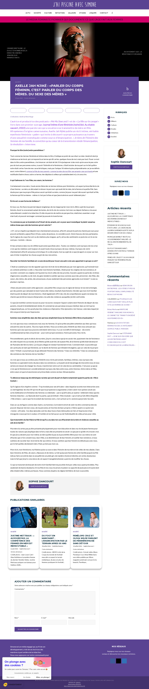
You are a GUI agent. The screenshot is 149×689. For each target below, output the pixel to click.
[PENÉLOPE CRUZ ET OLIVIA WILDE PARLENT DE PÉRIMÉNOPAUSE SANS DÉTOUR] (86, 517)
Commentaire (20, 589)
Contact (104, 13)
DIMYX (78, 682)
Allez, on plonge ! (43, 677)
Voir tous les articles (39, 486)
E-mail (44, 618)
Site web (71, 618)
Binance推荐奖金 (113, 285)
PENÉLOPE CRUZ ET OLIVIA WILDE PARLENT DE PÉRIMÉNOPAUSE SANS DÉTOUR (85, 539)
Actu (28, 13)
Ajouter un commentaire (127, 94)
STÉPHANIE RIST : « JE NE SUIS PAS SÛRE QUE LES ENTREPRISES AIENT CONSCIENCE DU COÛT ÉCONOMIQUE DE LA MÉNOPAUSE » (121, 339)
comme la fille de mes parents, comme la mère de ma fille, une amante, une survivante (59, 171)
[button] (12, 684)
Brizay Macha (112, 309)
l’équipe (92, 13)
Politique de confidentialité (74, 686)
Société (37, 13)
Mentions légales (74, 684)
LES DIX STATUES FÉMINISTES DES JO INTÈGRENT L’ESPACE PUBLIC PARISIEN (119, 326)
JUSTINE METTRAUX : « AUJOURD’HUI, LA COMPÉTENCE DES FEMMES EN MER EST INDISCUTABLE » (22, 540)
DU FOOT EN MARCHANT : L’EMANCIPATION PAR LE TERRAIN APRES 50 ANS (54, 539)
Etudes (82, 13)
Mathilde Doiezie (57, 546)
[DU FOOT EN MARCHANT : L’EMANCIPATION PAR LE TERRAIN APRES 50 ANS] (55, 517)
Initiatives (60, 13)
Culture (48, 13)
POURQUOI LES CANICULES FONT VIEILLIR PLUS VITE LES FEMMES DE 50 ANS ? (120, 302)
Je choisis (26, 677)
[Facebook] (115, 193)
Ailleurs (72, 13)
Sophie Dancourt (25, 549)
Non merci (10, 677)
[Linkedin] (127, 193)
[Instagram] (121, 193)
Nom (17, 618)
